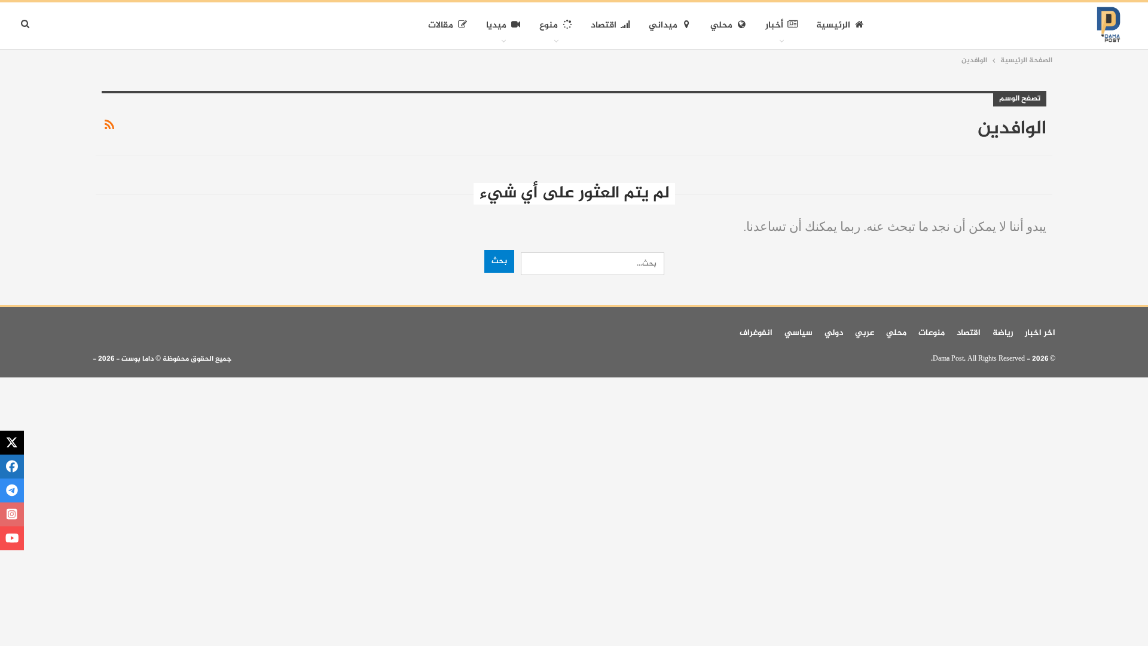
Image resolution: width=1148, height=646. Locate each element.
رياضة (1003, 333)
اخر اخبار (1040, 333)
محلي (721, 25)
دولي (834, 333)
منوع (548, 25)
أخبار (774, 25)
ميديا (496, 25)
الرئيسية (833, 25)
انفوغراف (756, 333)
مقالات (440, 25)
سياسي (798, 333)
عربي (864, 333)
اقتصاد (603, 25)
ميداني (663, 25)
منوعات (931, 333)
